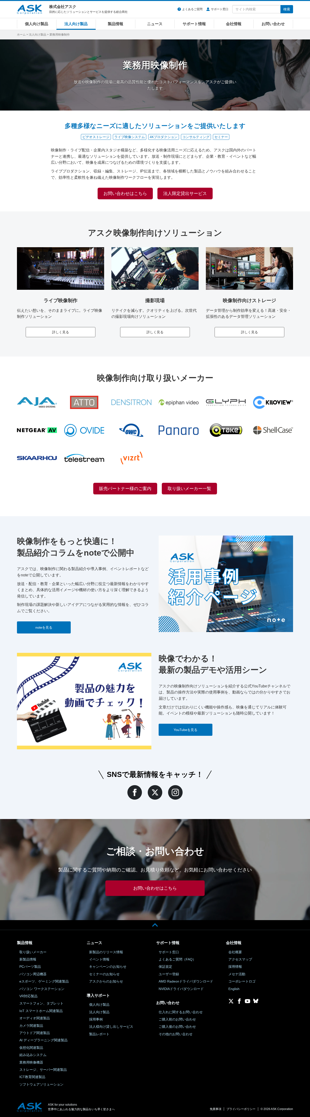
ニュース (155, 24)
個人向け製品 (36, 24)
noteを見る (43, 627)
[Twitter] (155, 792)
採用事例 (96, 1019)
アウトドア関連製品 (34, 1033)
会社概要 (235, 952)
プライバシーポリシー (241, 1109)
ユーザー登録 (169, 974)
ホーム (21, 34)
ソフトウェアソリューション (41, 1084)
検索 (286, 9)
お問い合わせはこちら (125, 193)
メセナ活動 (236, 974)
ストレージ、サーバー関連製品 (43, 1070)
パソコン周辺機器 (32, 974)
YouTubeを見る (185, 730)
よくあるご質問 (192, 9)
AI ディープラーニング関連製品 (43, 1040)
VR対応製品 (28, 996)
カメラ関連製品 (31, 1026)
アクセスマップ (240, 959)
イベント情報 (99, 959)
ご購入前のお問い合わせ (177, 1019)
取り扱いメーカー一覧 (189, 488)
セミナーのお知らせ (104, 974)
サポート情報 (194, 24)
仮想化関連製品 (31, 1048)
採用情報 (235, 966)
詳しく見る (60, 332)
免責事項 (215, 1109)
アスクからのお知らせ (106, 981)
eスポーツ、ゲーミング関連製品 (44, 981)
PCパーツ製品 (30, 966)
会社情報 (233, 24)
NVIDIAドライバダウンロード (181, 989)
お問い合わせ (273, 24)
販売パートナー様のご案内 (125, 488)
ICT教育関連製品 (32, 1077)
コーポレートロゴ (242, 981)
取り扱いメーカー (32, 952)
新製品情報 (27, 959)
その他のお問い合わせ (176, 1034)
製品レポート (99, 1034)
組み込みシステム (32, 1055)
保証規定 (165, 966)
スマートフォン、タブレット (41, 1003)
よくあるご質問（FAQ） (177, 959)
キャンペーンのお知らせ (107, 966)
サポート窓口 (219, 9)
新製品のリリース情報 (106, 952)
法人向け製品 (76, 24)
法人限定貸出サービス (185, 193)
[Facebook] (134, 792)
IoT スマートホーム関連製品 (41, 1011)
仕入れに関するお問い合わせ (181, 1012)
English (234, 989)
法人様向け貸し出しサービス (111, 1026)
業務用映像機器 (31, 1062)
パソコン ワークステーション (41, 989)
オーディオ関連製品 (34, 1018)
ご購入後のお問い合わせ (177, 1026)
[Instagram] (175, 792)
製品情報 (115, 24)
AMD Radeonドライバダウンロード (186, 981)
